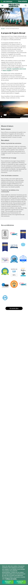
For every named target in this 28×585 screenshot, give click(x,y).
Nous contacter (22, 1)
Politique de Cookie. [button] (11, 578)
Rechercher (25, 5)
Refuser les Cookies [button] (8, 582)
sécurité (9, 69)
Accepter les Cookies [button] (20, 582)
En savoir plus (14, 308)
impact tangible (7, 70)
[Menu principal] (2, 5)
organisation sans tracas (19, 69)
